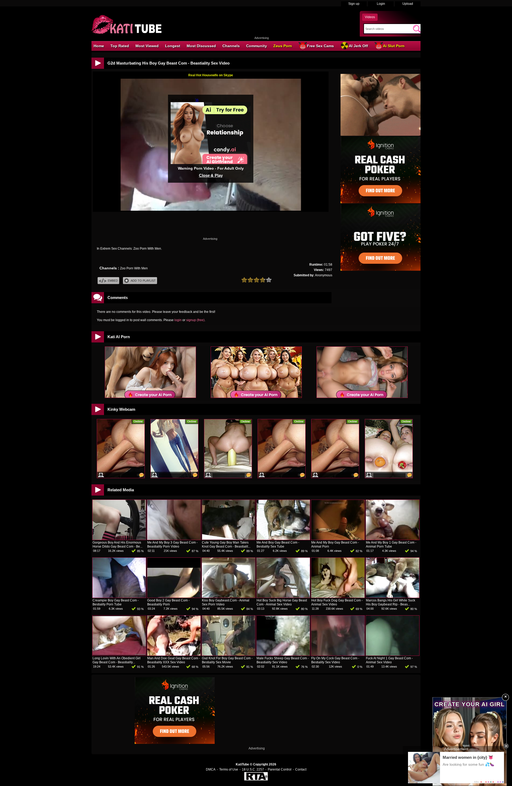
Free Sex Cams (320, 46)
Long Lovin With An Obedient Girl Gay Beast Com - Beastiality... (117, 660)
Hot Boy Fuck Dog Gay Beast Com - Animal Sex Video (337, 602)
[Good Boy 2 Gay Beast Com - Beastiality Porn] (174, 597)
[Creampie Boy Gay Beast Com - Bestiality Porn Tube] (119, 597)
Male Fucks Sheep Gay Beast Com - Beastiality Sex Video (283, 660)
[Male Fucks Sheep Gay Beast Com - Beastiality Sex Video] (283, 654)
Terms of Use (228, 769)
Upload (407, 4)
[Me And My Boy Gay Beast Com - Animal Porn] (338, 539)
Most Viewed (147, 46)
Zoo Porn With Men (134, 268)
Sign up (353, 4)
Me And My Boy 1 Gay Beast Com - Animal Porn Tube (391, 544)
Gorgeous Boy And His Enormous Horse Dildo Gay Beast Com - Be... (117, 544)
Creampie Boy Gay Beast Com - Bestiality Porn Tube (116, 602)
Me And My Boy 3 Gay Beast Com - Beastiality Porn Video (172, 544)
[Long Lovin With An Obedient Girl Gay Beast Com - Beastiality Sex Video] (119, 654)
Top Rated (119, 46)
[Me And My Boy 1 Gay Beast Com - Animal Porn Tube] (392, 539)
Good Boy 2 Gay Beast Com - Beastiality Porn (168, 602)
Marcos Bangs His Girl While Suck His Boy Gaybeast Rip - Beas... (390, 602)
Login (381, 4)
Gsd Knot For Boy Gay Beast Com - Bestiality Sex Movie (227, 660)
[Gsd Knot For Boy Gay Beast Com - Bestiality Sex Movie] (228, 654)
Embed (113, 280)
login (178, 320)
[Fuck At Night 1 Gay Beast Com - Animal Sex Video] (392, 654)
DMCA (210, 769)
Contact (300, 769)
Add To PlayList (143, 280)
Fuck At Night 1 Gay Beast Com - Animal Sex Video (389, 660)
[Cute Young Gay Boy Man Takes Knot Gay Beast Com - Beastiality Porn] (228, 539)
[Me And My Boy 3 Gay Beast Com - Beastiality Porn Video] (174, 539)
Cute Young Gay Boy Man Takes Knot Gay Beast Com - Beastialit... (226, 544)
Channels (231, 46)
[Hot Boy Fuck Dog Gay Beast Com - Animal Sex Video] (338, 597)
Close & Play (211, 175)
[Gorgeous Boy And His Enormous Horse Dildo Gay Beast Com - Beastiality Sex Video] (119, 539)
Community (256, 46)
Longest (172, 46)
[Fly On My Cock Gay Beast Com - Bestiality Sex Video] (338, 654)
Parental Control (279, 769)
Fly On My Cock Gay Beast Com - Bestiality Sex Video (335, 660)
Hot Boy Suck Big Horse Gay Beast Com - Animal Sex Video (282, 602)
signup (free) (195, 320)
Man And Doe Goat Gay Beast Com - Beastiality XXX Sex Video (173, 660)
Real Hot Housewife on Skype (210, 75)
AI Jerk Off (358, 46)
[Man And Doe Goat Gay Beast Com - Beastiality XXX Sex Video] (174, 654)
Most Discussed (201, 46)
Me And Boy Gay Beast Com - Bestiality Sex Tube (278, 544)
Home (99, 46)
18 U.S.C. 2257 (253, 769)
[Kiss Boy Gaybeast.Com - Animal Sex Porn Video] (228, 597)
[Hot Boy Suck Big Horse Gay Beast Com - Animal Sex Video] (283, 597)
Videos (370, 17)
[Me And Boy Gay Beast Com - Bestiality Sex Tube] (283, 539)
